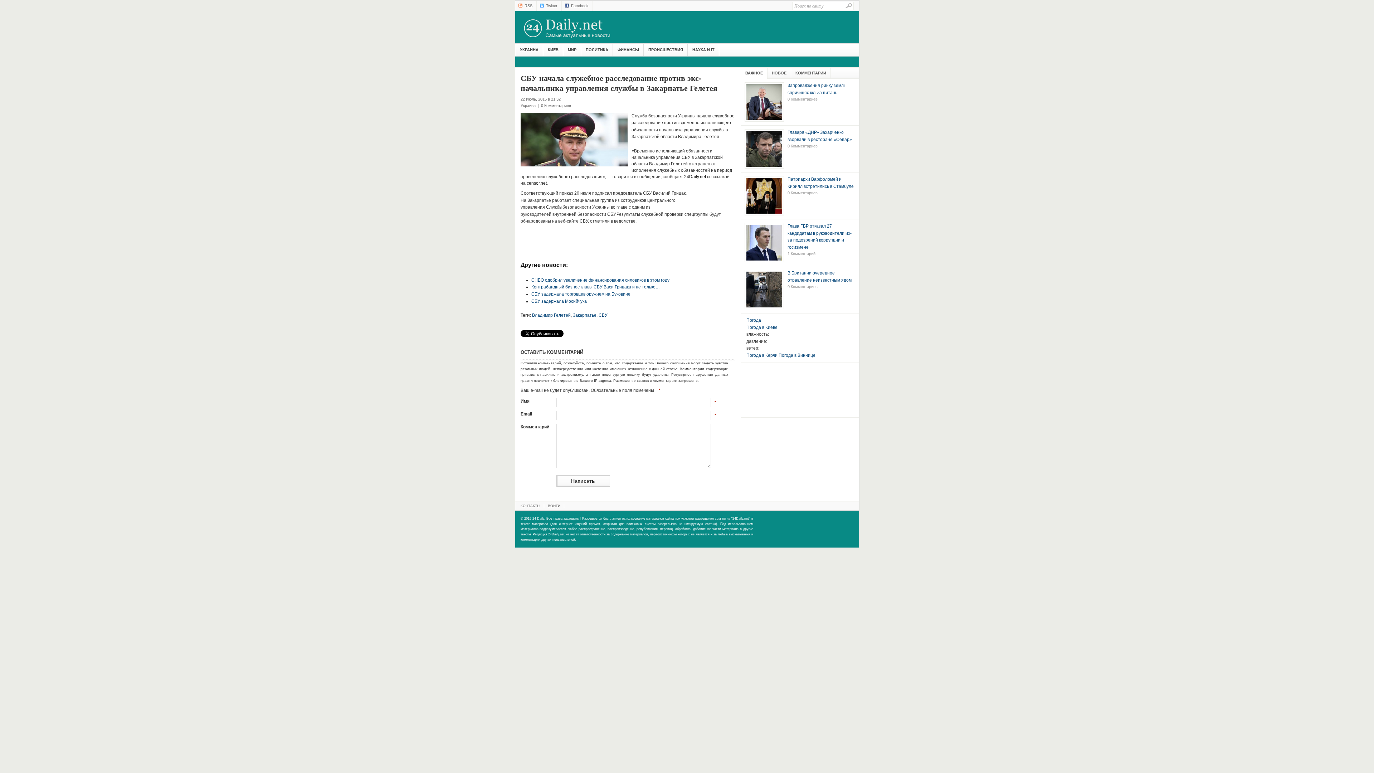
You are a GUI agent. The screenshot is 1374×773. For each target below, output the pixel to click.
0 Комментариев (556, 105)
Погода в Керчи (762, 355)
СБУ (603, 315)
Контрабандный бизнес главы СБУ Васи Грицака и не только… (595, 287)
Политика (597, 50)
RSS (528, 6)
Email (526, 414)
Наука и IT (703, 50)
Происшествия (665, 50)
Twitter (551, 6)
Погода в (762, 327)
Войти (554, 506)
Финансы (628, 50)
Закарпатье (584, 315)
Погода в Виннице (797, 355)
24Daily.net (574, 28)
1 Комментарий (801, 254)
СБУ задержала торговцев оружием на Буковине (580, 294)
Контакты (530, 506)
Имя (525, 401)
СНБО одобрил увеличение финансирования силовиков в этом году (600, 280)
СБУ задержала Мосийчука (559, 301)
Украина (529, 50)
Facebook (580, 6)
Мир (572, 50)
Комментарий (535, 426)
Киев (553, 50)
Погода (753, 320)
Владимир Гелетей (551, 315)
